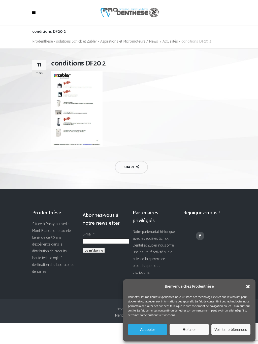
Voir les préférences (230, 329)
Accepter (147, 329)
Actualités (170, 41)
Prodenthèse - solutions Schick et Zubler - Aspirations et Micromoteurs (88, 41)
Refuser (189, 329)
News (153, 41)
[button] (247, 286)
